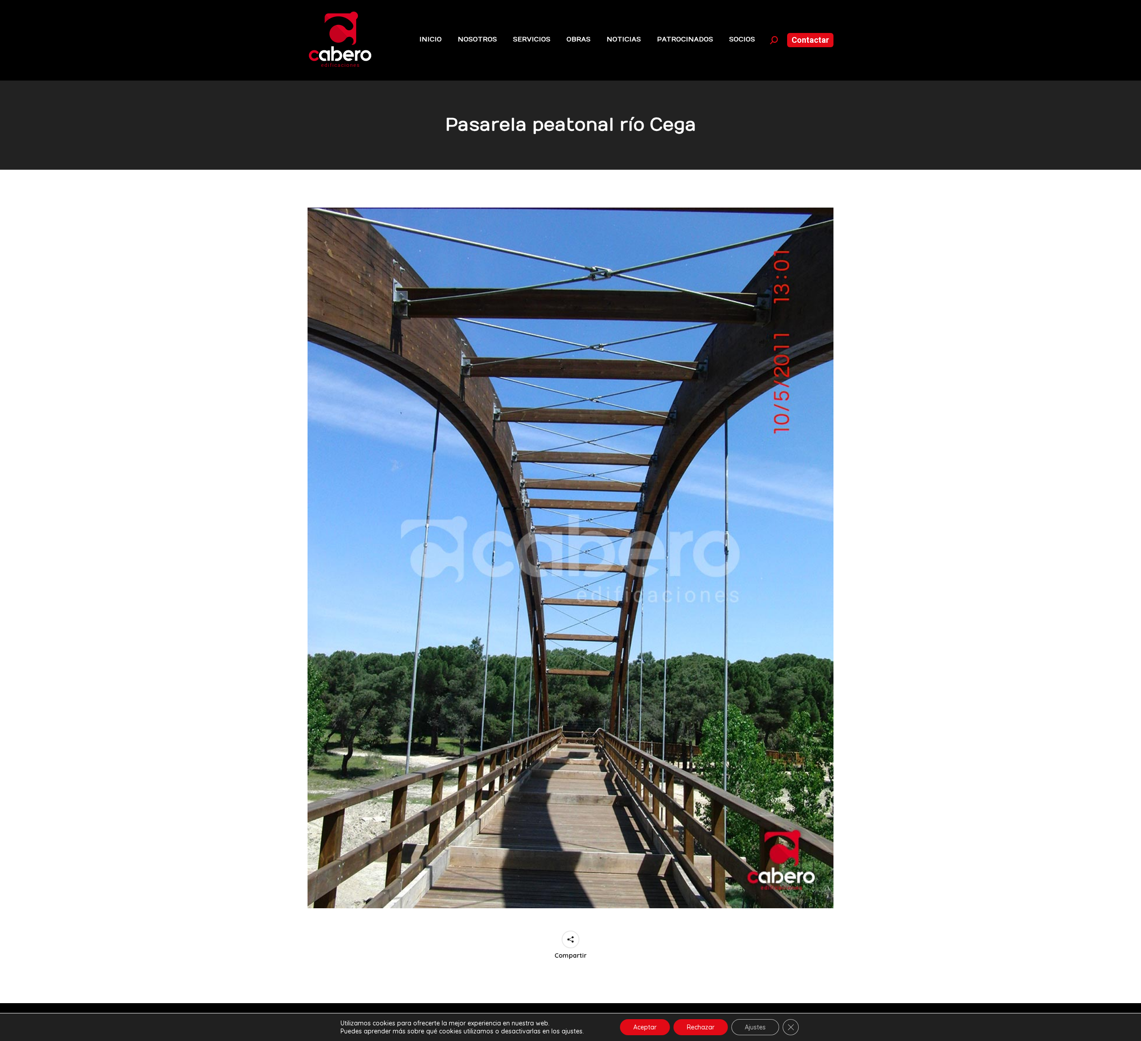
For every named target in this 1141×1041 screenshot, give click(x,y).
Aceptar (645, 1027)
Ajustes (755, 1027)
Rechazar (700, 1027)
